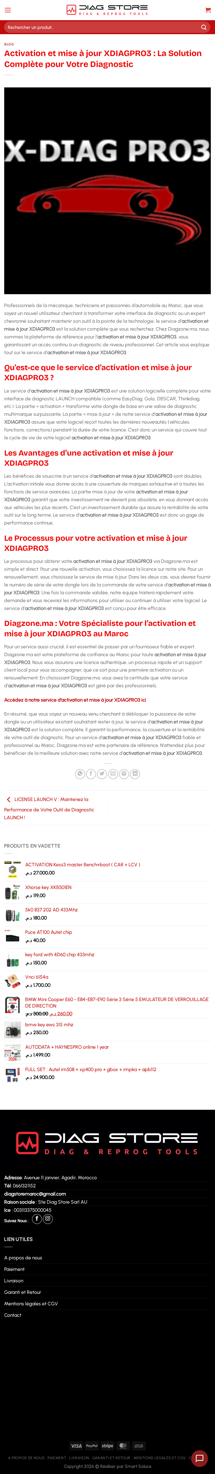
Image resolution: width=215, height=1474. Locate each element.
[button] (8, 10)
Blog (9, 44)
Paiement (14, 1269)
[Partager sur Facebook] (91, 774)
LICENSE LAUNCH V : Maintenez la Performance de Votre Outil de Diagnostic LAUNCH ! (49, 808)
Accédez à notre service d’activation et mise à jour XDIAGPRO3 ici (75, 700)
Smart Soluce (138, 1466)
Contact (12, 1315)
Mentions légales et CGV (31, 1303)
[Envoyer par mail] (113, 774)
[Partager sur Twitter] (102, 774)
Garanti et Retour (22, 1292)
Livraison (13, 1280)
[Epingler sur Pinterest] (124, 774)
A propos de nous (23, 1258)
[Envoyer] (204, 27)
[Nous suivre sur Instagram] (48, 1219)
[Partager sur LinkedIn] (135, 774)
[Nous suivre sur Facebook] (37, 1219)
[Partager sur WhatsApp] (80, 774)
